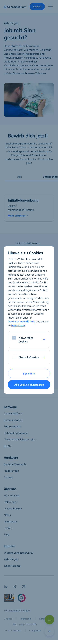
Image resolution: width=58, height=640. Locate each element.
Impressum (18, 325)
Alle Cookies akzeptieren (29, 384)
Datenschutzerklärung (21, 321)
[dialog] (29, 320)
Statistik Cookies (29, 357)
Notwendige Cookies (26, 339)
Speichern (29, 373)
